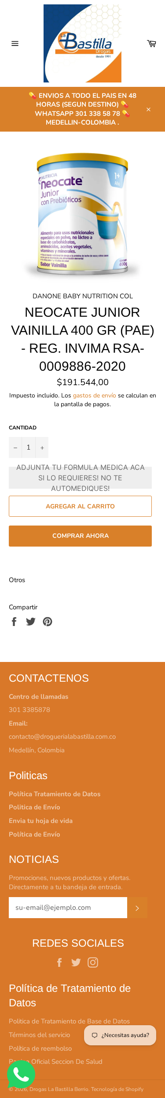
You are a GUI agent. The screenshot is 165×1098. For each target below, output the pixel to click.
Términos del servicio (39, 1034)
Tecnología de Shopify (117, 1089)
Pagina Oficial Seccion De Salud (56, 1061)
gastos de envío (94, 395)
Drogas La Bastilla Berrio (58, 1089)
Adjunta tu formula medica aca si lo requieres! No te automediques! (80, 478)
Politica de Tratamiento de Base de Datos (69, 1021)
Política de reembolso (40, 1048)
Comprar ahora (80, 536)
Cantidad (23, 427)
